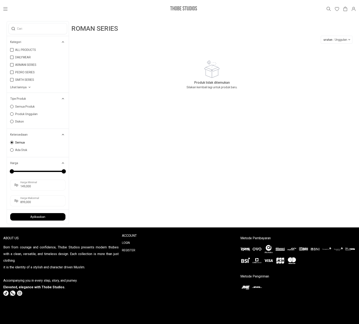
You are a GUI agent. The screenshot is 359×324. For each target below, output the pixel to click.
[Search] (328, 9)
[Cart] (345, 9)
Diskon (19, 121)
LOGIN (126, 242)
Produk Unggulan (26, 114)
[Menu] (5, 9)
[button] (337, 9)
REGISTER (128, 250)
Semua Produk (25, 106)
